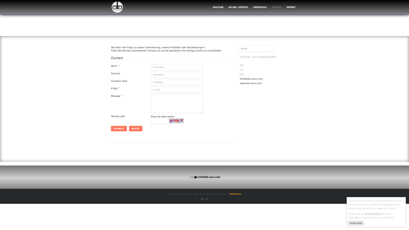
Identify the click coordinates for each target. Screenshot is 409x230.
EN (206, 199)
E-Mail (115, 88)
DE (202, 199)
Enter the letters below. (162, 116)
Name (115, 65)
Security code (118, 116)
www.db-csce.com (251, 83)
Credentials (260, 7)
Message (117, 95)
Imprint (291, 7)
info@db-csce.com (251, 78)
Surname (115, 73)
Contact (277, 7)
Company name (119, 80)
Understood (356, 223)
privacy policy (373, 213)
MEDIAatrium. (235, 194)
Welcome (218, 7)
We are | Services (238, 7)
